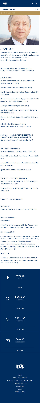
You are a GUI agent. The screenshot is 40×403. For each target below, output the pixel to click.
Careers (20, 389)
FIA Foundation (20, 392)
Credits (20, 375)
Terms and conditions (20, 378)
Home (5, 13)
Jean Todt (11, 13)
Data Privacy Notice (20, 383)
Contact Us (20, 386)
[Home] (9, 3)
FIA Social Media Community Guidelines (20, 380)
